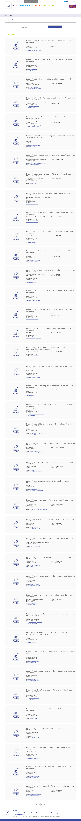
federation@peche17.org (34, 355)
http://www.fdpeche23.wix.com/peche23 (34, 471)
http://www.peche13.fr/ (31, 282)
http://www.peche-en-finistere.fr (33, 585)
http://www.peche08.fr (30, 184)
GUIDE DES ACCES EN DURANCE (49, 9)
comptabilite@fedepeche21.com (36, 433)
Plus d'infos (16, 12)
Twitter (39, 804)
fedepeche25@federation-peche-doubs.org (38, 509)
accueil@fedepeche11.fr (34, 241)
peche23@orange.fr (33, 470)
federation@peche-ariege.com (35, 202)
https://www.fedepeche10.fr (32, 222)
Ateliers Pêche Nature (26, 5)
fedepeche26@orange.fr (34, 527)
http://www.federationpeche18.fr (33, 377)
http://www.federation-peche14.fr (33, 300)
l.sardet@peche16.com (33, 336)
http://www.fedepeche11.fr (31, 242)
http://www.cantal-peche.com (32, 319)
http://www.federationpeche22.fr (33, 452)
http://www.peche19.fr (30, 395)
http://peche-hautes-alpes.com (32, 126)
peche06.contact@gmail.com (35, 145)
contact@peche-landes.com (35, 794)
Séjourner (37, 5)
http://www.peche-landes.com (32, 795)
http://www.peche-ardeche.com (32, 164)
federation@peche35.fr (34, 698)
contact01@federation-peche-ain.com (37, 49)
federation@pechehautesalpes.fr (36, 125)
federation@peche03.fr (34, 87)
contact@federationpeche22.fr (35, 451)
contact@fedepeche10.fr (34, 220)
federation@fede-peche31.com (35, 622)
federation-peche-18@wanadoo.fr (36, 375)
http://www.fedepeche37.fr (31, 739)
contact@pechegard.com (34, 603)
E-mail (41, 804)
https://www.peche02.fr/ (31, 70)
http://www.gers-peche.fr (31, 642)
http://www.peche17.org (31, 357)
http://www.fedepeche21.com (32, 434)
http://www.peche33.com (31, 662)
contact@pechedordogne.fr (34, 489)
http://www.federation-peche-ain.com (34, 50)
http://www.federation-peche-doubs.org (34, 510)
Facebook (36, 804)
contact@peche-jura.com (34, 776)
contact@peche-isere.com (34, 757)
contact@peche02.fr (33, 69)
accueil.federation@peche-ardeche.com (37, 163)
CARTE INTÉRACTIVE (33, 9)
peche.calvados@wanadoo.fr (35, 298)
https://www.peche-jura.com (32, 777)
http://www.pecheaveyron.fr (32, 261)
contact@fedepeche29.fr (34, 584)
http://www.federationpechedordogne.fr (34, 490)
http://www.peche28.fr (30, 566)
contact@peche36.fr (33, 718)
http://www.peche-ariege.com (32, 204)
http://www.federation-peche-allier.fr (34, 88)
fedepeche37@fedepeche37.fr (35, 737)
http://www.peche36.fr (30, 719)
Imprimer (44, 804)
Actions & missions (48, 5)
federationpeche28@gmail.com (35, 565)
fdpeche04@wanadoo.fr (34, 106)
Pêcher (15, 5)
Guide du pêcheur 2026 (19, 9)
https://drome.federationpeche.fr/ (33, 528)
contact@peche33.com (34, 661)
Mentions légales (25, 819)
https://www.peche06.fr (31, 146)
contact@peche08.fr (33, 183)
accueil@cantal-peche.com (34, 317)
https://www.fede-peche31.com (32, 623)
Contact (15, 810)
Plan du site (15, 819)
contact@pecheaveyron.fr (34, 260)
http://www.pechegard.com (31, 604)
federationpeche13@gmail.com (35, 280)
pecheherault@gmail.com (34, 679)
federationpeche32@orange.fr (35, 641)
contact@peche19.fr (33, 393)
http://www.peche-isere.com (32, 758)
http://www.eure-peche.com (32, 547)
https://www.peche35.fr (31, 699)
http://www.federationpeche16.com (33, 338)
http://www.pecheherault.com (32, 680)
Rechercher (24, 27)
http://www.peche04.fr (30, 107)
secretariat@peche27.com (34, 546)
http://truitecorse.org (30, 415)
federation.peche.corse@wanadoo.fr (36, 414)
